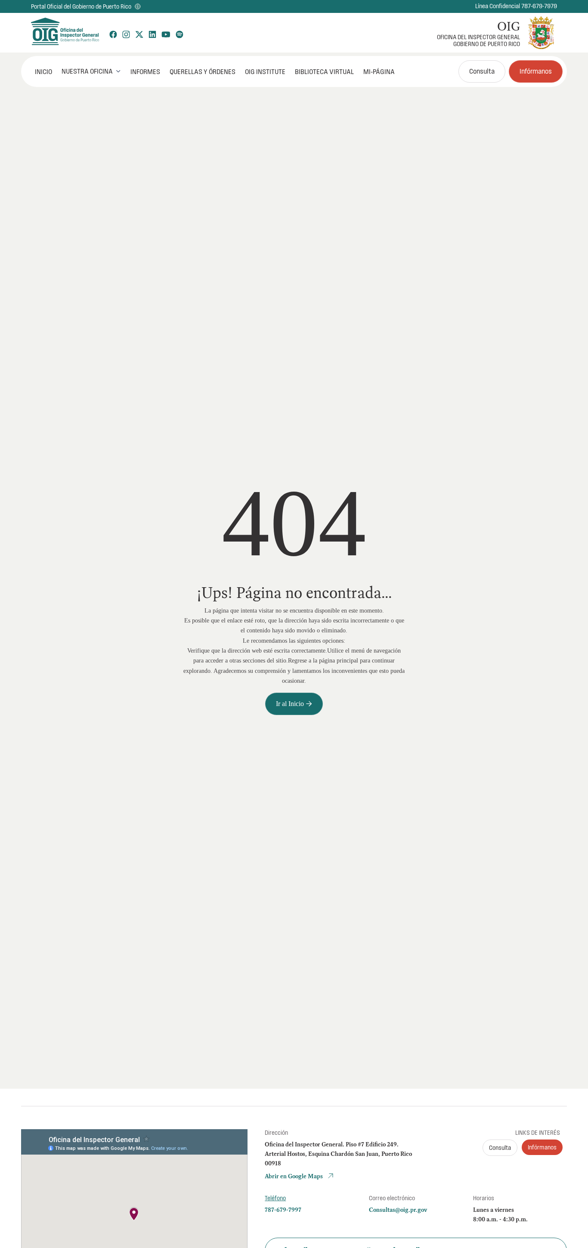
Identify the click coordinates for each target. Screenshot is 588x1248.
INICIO (43, 71)
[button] (91, 71)
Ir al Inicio (294, 703)
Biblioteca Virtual (324, 71)
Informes (145, 71)
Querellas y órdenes (202, 71)
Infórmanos (536, 71)
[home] (64, 33)
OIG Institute (265, 71)
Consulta (482, 71)
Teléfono (275, 1198)
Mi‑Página (379, 71)
